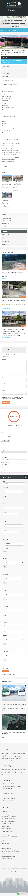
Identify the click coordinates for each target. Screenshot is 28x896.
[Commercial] (14, 543)
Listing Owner (6, 651)
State (4, 503)
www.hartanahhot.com (8, 800)
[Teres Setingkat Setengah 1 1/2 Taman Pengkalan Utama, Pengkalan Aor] (18, 178)
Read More (22, 708)
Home (2, 30)
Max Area (6, 629)
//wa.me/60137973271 (14, 855)
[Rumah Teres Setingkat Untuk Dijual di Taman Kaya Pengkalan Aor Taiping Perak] (7, 195)
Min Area (6, 622)
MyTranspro (17, 871)
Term (2, 432)
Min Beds (5, 558)
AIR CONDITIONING (7, 218)
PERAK (8, 30)
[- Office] (14, 545)
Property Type (6, 540)
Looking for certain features (8, 674)
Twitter (6, 238)
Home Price (4, 455)
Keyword (5, 481)
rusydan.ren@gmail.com (9, 856)
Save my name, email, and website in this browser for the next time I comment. (13, 398)
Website (3, 390)
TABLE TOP (6, 226)
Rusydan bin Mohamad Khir (7, 848)
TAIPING (14, 30)
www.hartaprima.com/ (8, 793)
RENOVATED (6, 223)
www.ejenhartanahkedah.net (9, 798)
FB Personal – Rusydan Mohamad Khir (11, 783)
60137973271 (15, 10)
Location (5, 521)
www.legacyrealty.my (7, 788)
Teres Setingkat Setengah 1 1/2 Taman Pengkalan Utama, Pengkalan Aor (17, 184)
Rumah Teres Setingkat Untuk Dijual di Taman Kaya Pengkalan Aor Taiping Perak (6, 202)
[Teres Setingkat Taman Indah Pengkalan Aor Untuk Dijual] (7, 178)
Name (3, 377)
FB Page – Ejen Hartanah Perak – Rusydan (12, 786)
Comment (4, 359)
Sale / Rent (5, 487)
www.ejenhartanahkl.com (8, 795)
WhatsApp (6, 241)
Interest (3, 447)
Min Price (5, 590)
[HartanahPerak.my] (14, 3)
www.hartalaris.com (7, 803)
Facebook (6, 234)
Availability (5, 635)
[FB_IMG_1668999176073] (14, 43)
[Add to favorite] (4, 37)
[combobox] (5, 440)
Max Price (5, 606)
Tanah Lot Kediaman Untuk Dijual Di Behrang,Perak (14, 272)
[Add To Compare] (1, 36)
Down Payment (5, 462)
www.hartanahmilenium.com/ (9, 791)
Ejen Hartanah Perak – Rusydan (12, 851)
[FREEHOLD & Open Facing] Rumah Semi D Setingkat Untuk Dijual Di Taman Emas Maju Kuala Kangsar (14, 704)
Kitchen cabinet (7, 220)
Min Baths (5, 574)
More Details (5, 276)
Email (5, 244)
